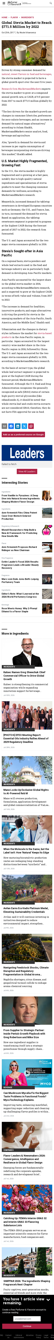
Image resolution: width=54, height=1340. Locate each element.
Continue (27, 1326)
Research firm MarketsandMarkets (21, 88)
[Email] (4, 426)
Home (4, 17)
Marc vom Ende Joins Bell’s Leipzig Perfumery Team (20, 580)
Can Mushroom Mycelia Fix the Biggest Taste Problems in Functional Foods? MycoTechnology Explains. (26, 1096)
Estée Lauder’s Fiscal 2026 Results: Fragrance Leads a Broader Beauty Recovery (20, 564)
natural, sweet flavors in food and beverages (26, 74)
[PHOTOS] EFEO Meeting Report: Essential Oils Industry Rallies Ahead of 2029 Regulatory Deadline (25, 738)
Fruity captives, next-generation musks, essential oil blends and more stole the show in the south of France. (26, 1293)
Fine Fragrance (7, 558)
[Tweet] (24, 426)
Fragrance (5, 575)
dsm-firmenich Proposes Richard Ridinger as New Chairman (19, 548)
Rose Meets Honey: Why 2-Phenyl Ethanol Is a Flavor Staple (19, 610)
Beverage (5, 605)
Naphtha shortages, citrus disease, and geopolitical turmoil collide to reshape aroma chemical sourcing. (25, 983)
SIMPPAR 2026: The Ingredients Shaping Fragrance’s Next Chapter (26, 1283)
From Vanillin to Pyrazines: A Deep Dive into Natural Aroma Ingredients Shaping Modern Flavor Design (21, 498)
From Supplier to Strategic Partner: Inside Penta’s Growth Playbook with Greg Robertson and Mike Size (24, 1034)
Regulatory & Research (10, 526)
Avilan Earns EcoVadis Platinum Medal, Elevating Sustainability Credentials (26, 910)
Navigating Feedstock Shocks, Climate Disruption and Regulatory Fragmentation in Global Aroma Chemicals (26, 971)
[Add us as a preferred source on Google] (31, 426)
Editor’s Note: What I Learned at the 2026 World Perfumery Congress (20, 595)
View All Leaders (27, 471)
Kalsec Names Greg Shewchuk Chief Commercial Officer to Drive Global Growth (24, 676)
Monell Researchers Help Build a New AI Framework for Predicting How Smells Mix (19, 533)
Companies (8, 1150)
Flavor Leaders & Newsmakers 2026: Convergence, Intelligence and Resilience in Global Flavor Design (24, 1159)
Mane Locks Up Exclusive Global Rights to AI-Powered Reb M (26, 791)
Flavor (14, 17)
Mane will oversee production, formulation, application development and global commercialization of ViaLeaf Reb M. (26, 801)
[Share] (11, 426)
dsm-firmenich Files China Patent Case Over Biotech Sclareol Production (19, 515)
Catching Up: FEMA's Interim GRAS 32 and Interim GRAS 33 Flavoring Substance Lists (25, 1222)
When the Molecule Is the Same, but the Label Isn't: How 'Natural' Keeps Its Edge (26, 851)
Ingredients (27, 17)
